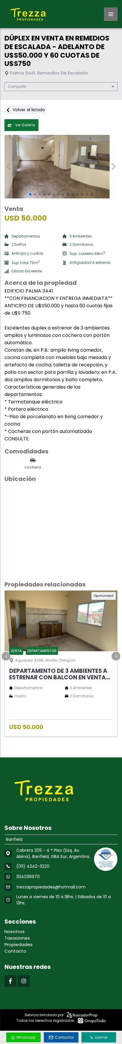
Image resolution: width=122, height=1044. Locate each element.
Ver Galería (24, 124)
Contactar (64, 1037)
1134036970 (28, 877)
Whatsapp (26, 1037)
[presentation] (5, 656)
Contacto (15, 951)
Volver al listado (28, 110)
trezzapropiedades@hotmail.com (51, 887)
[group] (61, 166)
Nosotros (14, 931)
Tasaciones (17, 938)
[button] (114, 166)
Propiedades (18, 944)
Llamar (101, 1037)
